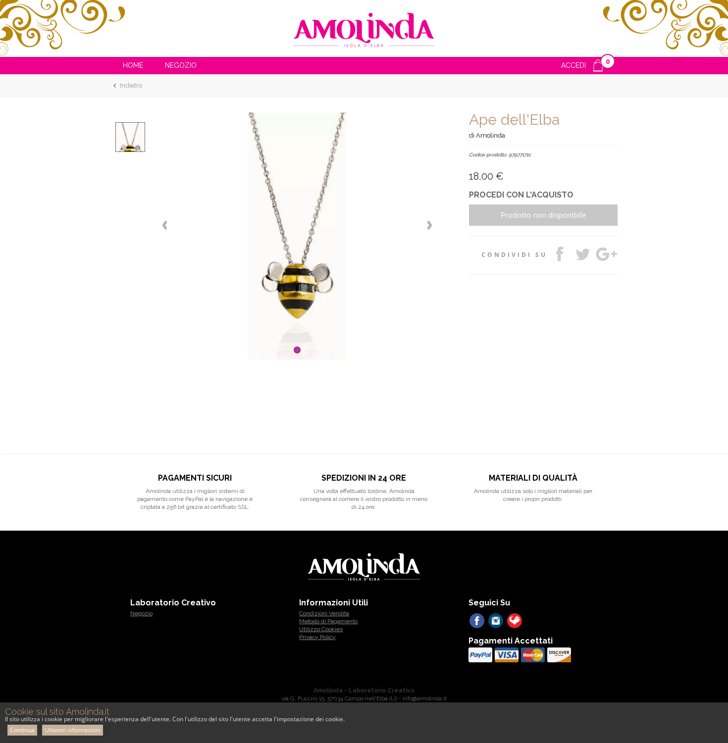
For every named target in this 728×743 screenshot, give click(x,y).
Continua (22, 730)
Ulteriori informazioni (73, 730)
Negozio (181, 65)
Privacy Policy (317, 637)
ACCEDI (573, 65)
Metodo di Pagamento (328, 621)
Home (133, 65)
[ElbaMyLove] (514, 620)
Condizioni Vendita (324, 613)
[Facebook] (476, 620)
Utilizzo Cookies (321, 629)
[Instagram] (495, 620)
